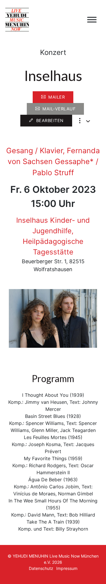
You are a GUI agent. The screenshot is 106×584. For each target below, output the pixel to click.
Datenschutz (41, 568)
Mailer (56, 96)
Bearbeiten (50, 120)
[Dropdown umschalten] (88, 121)
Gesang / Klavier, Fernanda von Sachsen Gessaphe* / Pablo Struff (53, 161)
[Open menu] (92, 19)
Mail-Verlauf (58, 108)
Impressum (66, 568)
